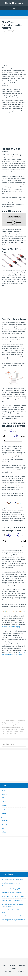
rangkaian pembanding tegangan (11, 627)
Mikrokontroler (6, 824)
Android (4, 790)
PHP (3, 828)
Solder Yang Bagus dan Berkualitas (12, 900)
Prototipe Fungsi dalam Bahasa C (11, 916)
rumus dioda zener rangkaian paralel (12, 731)
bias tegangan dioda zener (9, 723)
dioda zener (21, 723)
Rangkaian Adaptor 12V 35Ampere (12, 893)
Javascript (4, 817)
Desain (4, 802)
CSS (3, 798)
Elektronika (12, 721)
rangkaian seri (20, 729)
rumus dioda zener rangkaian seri (11, 733)
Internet (4, 813)
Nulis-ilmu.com (19, 971)
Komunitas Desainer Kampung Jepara (13, 896)
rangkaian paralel (10, 729)
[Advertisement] (14, 50)
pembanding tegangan (12, 727)
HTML (3, 809)
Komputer (5, 820)
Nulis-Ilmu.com (14, 3)
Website (4, 832)
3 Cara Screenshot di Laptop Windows (13, 889)
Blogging (4, 794)
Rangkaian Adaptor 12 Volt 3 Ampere (12, 879)
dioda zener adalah (7, 725)
